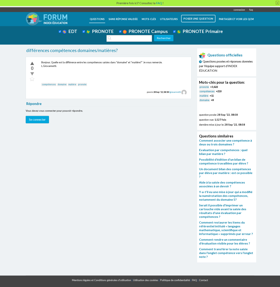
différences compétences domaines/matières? (72, 50)
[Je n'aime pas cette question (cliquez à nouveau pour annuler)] (32, 73)
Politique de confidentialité (175, 280)
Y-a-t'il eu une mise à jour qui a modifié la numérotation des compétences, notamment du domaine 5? (225, 195)
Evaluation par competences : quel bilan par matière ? (223, 152)
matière (72, 84)
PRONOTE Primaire (202, 31)
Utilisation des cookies (145, 280)
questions (97, 19)
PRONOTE (102, 31)
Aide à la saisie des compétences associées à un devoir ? (222, 184)
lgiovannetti (175, 92)
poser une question (198, 18)
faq (251, 9)
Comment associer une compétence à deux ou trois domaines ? (225, 142)
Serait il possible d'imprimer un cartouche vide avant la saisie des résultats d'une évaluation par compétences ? (222, 210)
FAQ (194, 280)
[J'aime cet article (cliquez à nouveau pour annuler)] (32, 63)
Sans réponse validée (123, 19)
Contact (203, 280)
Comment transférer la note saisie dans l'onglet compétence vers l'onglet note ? (226, 252)
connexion (239, 9)
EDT (71, 31)
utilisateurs (169, 19)
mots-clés (149, 19)
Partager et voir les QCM (236, 19)
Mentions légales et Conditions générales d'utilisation (101, 280)
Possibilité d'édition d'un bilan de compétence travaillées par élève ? (223, 161)
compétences (49, 84)
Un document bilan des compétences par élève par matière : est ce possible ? (225, 172)
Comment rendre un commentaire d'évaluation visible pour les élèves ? (224, 241)
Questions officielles (224, 55)
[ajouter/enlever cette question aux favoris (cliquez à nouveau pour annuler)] (32, 79)
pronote (82, 84)
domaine (62, 84)
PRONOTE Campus (147, 31)
